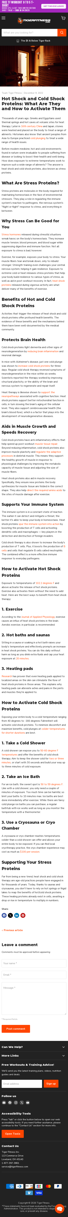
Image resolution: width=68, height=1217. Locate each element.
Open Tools (12, 1134)
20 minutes (22, 658)
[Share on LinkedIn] (16, 915)
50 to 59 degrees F (52, 784)
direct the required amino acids (44, 490)
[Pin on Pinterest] (22, 915)
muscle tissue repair (46, 444)
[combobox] (29, 32)
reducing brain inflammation (43, 351)
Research (7, 676)
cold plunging (37, 138)
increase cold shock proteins (34, 366)
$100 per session (29, 851)
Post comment (15, 1029)
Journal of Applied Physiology (38, 617)
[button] (59, 1208)
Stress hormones (11, 234)
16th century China (31, 126)
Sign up (51, 1083)
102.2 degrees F (45, 583)
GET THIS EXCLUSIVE (54, 6)
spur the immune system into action (39, 524)
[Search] (61, 32)
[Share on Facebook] (4, 915)
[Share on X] (10, 915)
